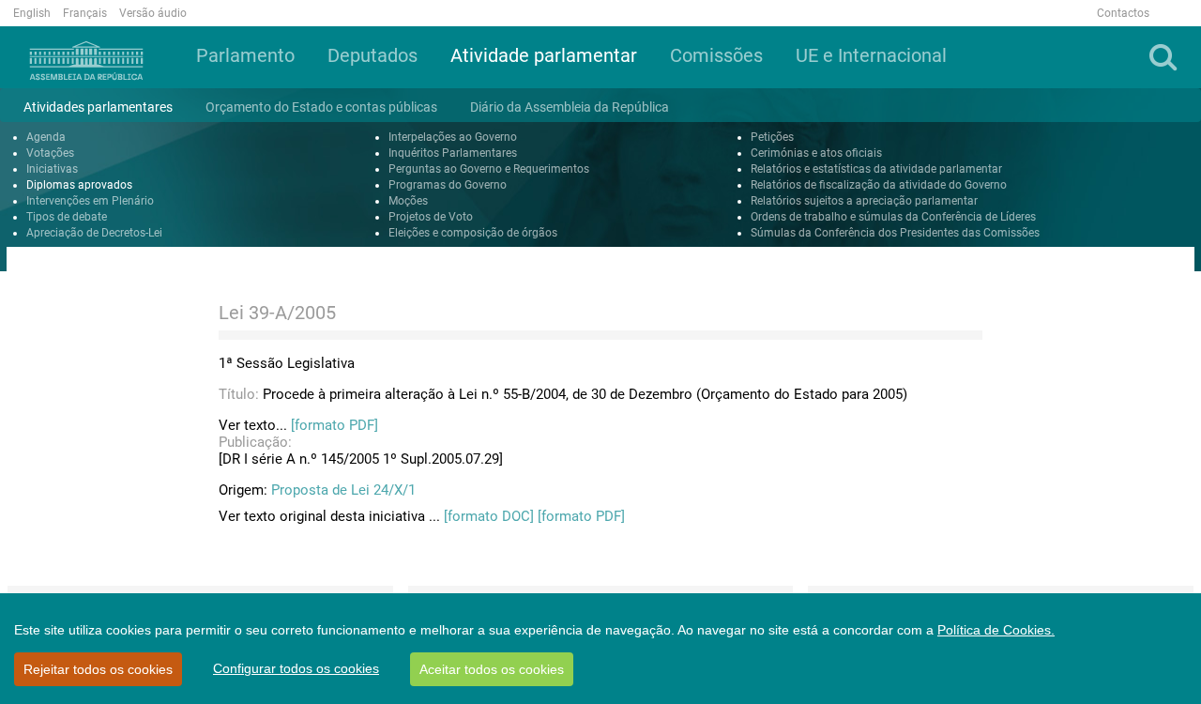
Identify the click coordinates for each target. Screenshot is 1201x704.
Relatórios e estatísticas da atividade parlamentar (876, 169)
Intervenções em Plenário (90, 200)
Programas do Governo (447, 184)
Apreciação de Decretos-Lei (94, 232)
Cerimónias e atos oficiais (816, 153)
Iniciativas (52, 169)
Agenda (46, 137)
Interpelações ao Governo (452, 137)
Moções (408, 200)
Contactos (1123, 13)
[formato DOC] (489, 516)
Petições (772, 137)
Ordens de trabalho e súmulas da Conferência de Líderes (893, 216)
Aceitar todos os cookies (491, 669)
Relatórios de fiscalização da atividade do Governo (879, 184)
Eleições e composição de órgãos (472, 232)
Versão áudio (153, 13)
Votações (50, 153)
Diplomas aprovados (79, 184)
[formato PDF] (334, 425)
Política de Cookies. (996, 629)
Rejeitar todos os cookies (98, 669)
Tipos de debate (66, 216)
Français (85, 13)
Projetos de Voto (430, 216)
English (32, 13)
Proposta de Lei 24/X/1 (343, 490)
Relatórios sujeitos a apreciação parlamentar (864, 200)
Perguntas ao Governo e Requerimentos (488, 169)
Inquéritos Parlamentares (452, 153)
